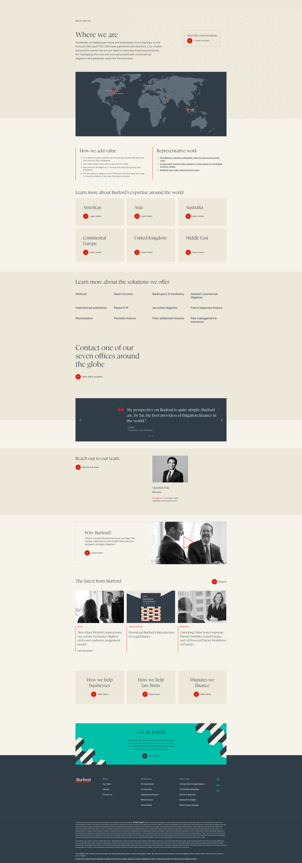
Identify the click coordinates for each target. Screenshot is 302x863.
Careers (106, 789)
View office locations (92, 376)
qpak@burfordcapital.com (164, 500)
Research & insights (187, 800)
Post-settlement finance (168, 318)
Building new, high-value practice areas (179, 170)
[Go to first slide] (223, 420)
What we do (83, 21)
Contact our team (202, 40)
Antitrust (81, 294)
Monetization (84, 318)
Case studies (146, 805)
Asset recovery (123, 294)
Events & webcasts (187, 794)
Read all (222, 581)
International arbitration (91, 307)
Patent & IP (121, 307)
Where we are (147, 800)
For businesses (147, 784)
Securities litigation (164, 307)
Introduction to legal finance (192, 784)
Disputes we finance (150, 794)
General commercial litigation (204, 295)
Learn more (97, 553)
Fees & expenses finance (206, 307)
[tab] (149, 436)
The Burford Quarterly (189, 789)
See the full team (90, 467)
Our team (107, 784)
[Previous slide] (78, 420)
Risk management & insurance (204, 320)
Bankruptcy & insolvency (168, 294)
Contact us (107, 794)
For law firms (146, 789)
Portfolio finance (125, 318)
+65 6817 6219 (171, 498)
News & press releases (189, 805)
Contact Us (154, 756)
